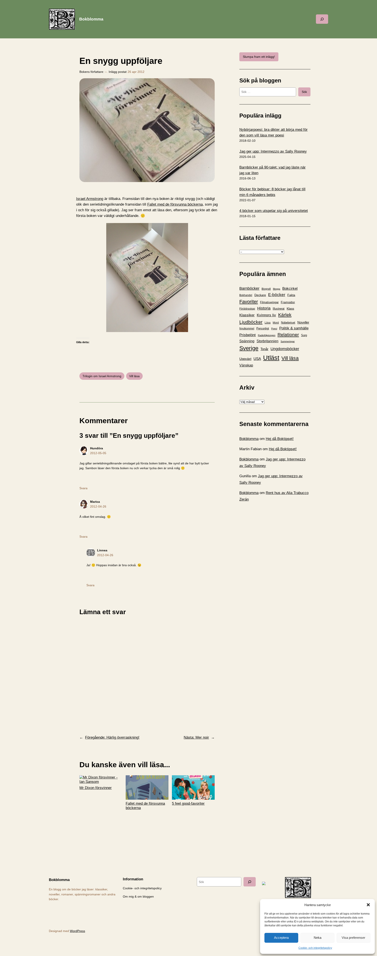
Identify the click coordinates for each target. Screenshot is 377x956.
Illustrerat (278, 308)
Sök (304, 92)
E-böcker (276, 294)
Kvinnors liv (266, 315)
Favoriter (248, 301)
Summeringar (288, 341)
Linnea (102, 550)
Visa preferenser (353, 937)
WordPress (77, 931)
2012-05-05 (98, 453)
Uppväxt (245, 359)
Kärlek (284, 314)
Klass (290, 308)
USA (257, 358)
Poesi (274, 328)
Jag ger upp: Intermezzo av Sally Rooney (273, 151)
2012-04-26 (98, 506)
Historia (264, 308)
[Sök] (249, 881)
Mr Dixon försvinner (95, 788)
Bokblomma (91, 19)
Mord (276, 322)
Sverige (248, 348)
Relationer (288, 334)
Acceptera (281, 937)
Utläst (271, 357)
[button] (368, 905)
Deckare (260, 295)
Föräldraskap (247, 308)
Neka (317, 937)
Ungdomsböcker (285, 349)
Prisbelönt (247, 335)
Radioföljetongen (266, 335)
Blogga (276, 289)
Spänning (246, 341)
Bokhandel (245, 295)
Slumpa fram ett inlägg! (259, 56)
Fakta (291, 295)
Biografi (266, 288)
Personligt (262, 328)
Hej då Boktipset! (280, 439)
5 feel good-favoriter (188, 803)
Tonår (264, 349)
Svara (83, 488)
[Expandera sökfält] (322, 19)
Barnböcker (249, 288)
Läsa (268, 322)
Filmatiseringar (269, 302)
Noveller (303, 322)
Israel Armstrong (89, 199)
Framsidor (288, 302)
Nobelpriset (288, 322)
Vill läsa (134, 376)
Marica (95, 501)
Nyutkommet (246, 328)
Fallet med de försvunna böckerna (175, 204)
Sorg (304, 335)
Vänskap (246, 365)
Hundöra (96, 448)
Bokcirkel (290, 288)
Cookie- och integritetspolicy (315, 947)
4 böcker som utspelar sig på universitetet (273, 211)
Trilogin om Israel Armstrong (101, 376)
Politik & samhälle (293, 328)
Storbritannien (267, 341)
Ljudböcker (250, 321)
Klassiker (247, 315)
